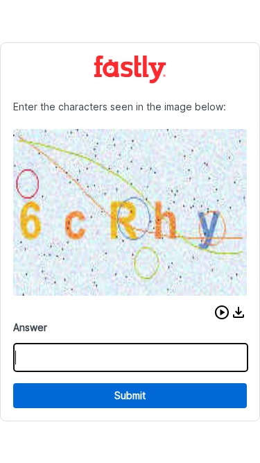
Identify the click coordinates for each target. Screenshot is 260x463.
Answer (30, 327)
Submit (130, 395)
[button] (222, 312)
